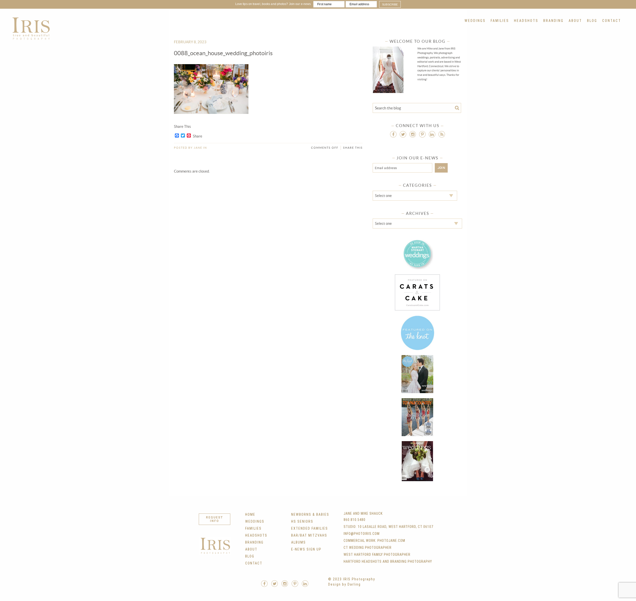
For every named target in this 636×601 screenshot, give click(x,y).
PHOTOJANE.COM (391, 541)
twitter (403, 134)
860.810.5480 (354, 520)
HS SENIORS (302, 521)
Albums (298, 542)
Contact (611, 21)
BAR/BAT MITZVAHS (309, 535)
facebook (393, 134)
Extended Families (309, 528)
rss (441, 134)
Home (250, 514)
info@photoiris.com (362, 534)
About (575, 21)
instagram (412, 134)
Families (500, 21)
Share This (353, 147)
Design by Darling (344, 584)
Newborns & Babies (310, 514)
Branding (553, 21)
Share (197, 136)
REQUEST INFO (214, 519)
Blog (592, 21)
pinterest (422, 134)
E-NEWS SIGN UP (306, 549)
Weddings (475, 21)
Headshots (526, 21)
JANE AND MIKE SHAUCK (363, 513)
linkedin (432, 134)
